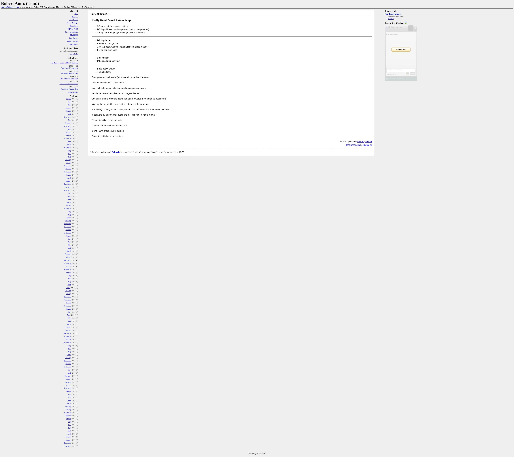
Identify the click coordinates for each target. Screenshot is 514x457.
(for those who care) (393, 14)
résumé (390, 19)
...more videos (73, 92)
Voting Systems (72, 41)
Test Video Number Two (69, 89)
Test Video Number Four (69, 79)
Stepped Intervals (71, 32)
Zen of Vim (74, 26)
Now (76, 14)
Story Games (73, 38)
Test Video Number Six (69, 68)
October (68, 132)
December (67, 166)
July (69, 102)
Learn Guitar (73, 20)
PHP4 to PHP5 (73, 29)
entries (360, 141)
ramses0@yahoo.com (10, 7)
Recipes (75, 17)
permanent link (353, 145)
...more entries (73, 44)
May (69, 105)
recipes (368, 141)
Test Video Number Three (69, 84)
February (68, 123)
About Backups (72, 23)
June (69, 120)
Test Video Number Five (69, 73)
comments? (366, 145)
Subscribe (116, 152)
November (67, 138)
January (68, 108)
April (69, 114)
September (67, 117)
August (68, 99)
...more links (73, 54)
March (69, 144)
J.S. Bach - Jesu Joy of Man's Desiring (64, 63)
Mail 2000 (74, 35)
